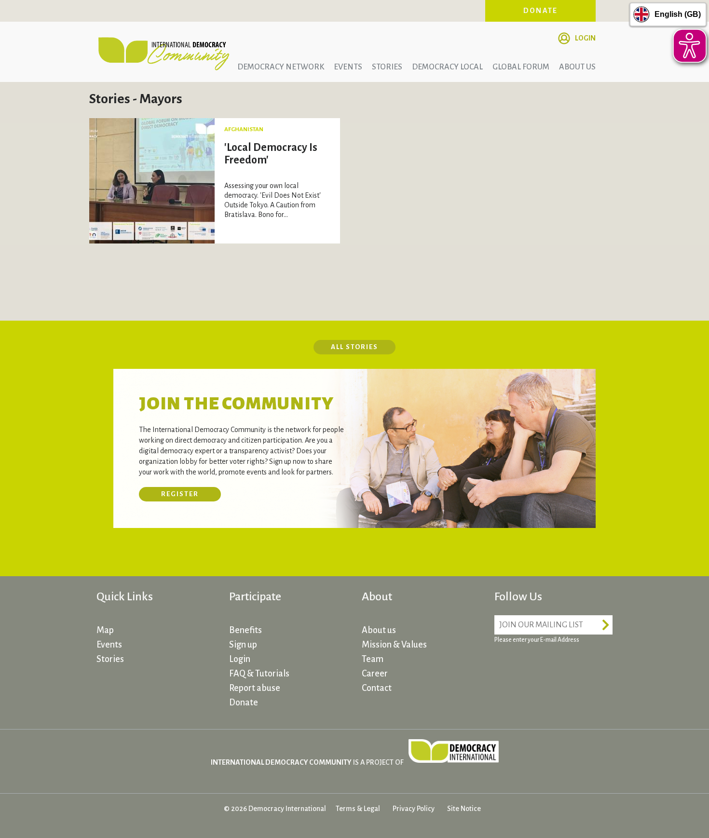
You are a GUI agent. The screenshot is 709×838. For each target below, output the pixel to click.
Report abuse (254, 688)
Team (372, 659)
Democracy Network (280, 67)
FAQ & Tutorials (259, 673)
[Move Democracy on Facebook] (504, 667)
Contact (377, 688)
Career (375, 673)
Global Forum (520, 67)
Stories (387, 67)
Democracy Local (447, 67)
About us (577, 67)
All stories (354, 347)
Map (105, 630)
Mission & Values (394, 644)
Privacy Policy (414, 808)
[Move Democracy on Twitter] (540, 667)
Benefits (245, 630)
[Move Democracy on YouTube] (576, 667)
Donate (540, 10)
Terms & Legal (358, 808)
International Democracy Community (164, 52)
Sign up (243, 644)
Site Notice (464, 808)
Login (585, 38)
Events (348, 67)
